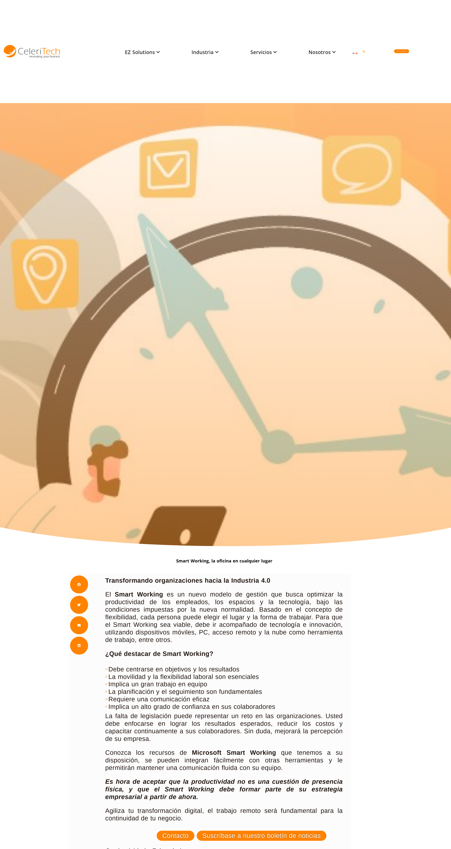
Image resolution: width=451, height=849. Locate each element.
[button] (364, 51)
